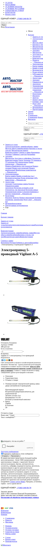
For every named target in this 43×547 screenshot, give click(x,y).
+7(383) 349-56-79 (24, 18)
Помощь (4, 514)
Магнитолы (37, 52)
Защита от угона (11, 144)
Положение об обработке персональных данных (20, 497)
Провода (36, 60)
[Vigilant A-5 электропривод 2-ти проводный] (24, 295)
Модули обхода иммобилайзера (17, 148)
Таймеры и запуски (19, 154)
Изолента (36, 96)
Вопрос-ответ (10, 539)
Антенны (27, 160)
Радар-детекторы (27, 178)
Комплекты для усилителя (22, 166)
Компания (4, 511)
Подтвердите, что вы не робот (13, 441)
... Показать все (20, 164)
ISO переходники (21, 162)
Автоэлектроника (12, 174)
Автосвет (36, 80)
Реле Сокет (37, 104)
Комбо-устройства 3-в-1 (25, 176)
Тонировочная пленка (13, 192)
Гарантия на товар (12, 532)
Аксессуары (37, 78)
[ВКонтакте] (2, 360)
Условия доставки (12, 530)
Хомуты (36, 98)
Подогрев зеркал (31, 190)
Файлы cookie (10, 534)
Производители (11, 541)
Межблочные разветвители (26, 170)
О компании (32, 117)
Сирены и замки (24, 152)
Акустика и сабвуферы (23, 158)
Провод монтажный (26, 198)
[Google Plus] (12, 360)
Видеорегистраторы (12, 178)
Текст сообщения (8, 417)
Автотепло (37, 84)
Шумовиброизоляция (13, 203)
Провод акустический (20, 168)
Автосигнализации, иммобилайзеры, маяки (21, 146)
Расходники (37, 94)
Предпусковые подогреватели (16, 205)
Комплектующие (11, 152)
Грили (20, 160)
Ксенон (31, 184)
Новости (8, 520)
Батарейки (31, 154)
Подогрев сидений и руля (23, 188)
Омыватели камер (12, 186)
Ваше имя (5, 415)
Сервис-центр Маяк (17, 482)
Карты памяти (10, 176)
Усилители (37, 56)
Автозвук (36, 50)
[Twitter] (5, 360)
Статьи (8, 537)
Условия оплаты (11, 528)
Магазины (9, 522)
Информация (6, 512)
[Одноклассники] (7, 360)
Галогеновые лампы (20, 184)
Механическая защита (20, 150)
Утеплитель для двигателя (15, 190)
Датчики (8, 154)
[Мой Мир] (9, 360)
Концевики (35, 152)
